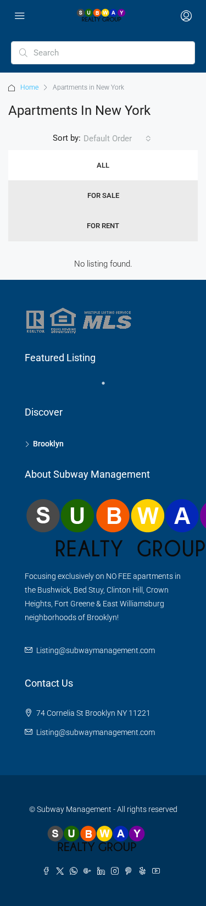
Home (29, 87)
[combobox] (117, 138)
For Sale (103, 195)
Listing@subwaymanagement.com (95, 650)
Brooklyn (48, 443)
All (103, 165)
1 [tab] (108, 387)
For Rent (103, 226)
